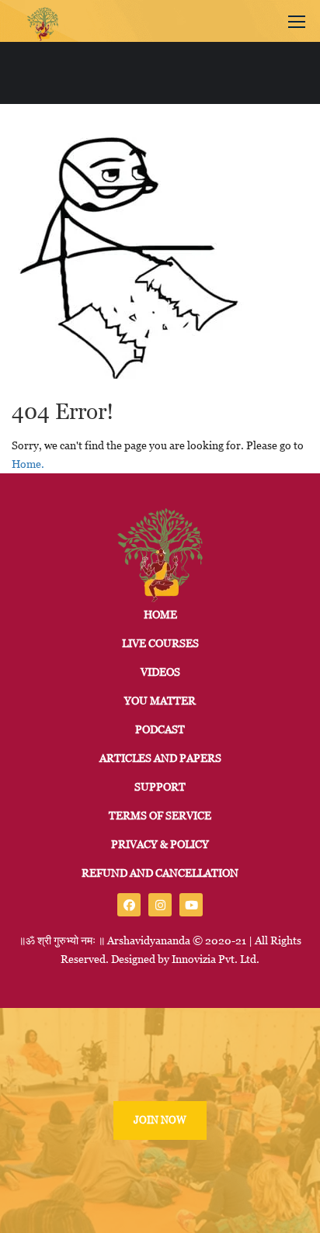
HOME (160, 614)
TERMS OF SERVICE (160, 815)
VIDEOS (160, 672)
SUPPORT (160, 787)
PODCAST (160, 729)
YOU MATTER (160, 700)
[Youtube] (191, 904)
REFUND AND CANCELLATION (160, 873)
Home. (28, 464)
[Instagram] (160, 904)
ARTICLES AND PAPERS (160, 758)
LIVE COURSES (160, 643)
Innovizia (194, 959)
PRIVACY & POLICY (160, 844)
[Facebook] (129, 904)
